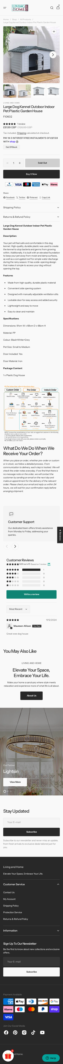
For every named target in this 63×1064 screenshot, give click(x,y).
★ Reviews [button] (60, 535)
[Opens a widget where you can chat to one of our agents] (51, 1058)
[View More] (31, 751)
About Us (31, 695)
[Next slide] (15, 546)
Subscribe (31, 971)
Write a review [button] (31, 594)
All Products (25, 19)
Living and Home (14, 1054)
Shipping (21, 133)
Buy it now (31, 174)
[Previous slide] (6, 546)
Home (6, 19)
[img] (12, 619)
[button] (4, 7)
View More (15, 782)
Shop (14, 19)
